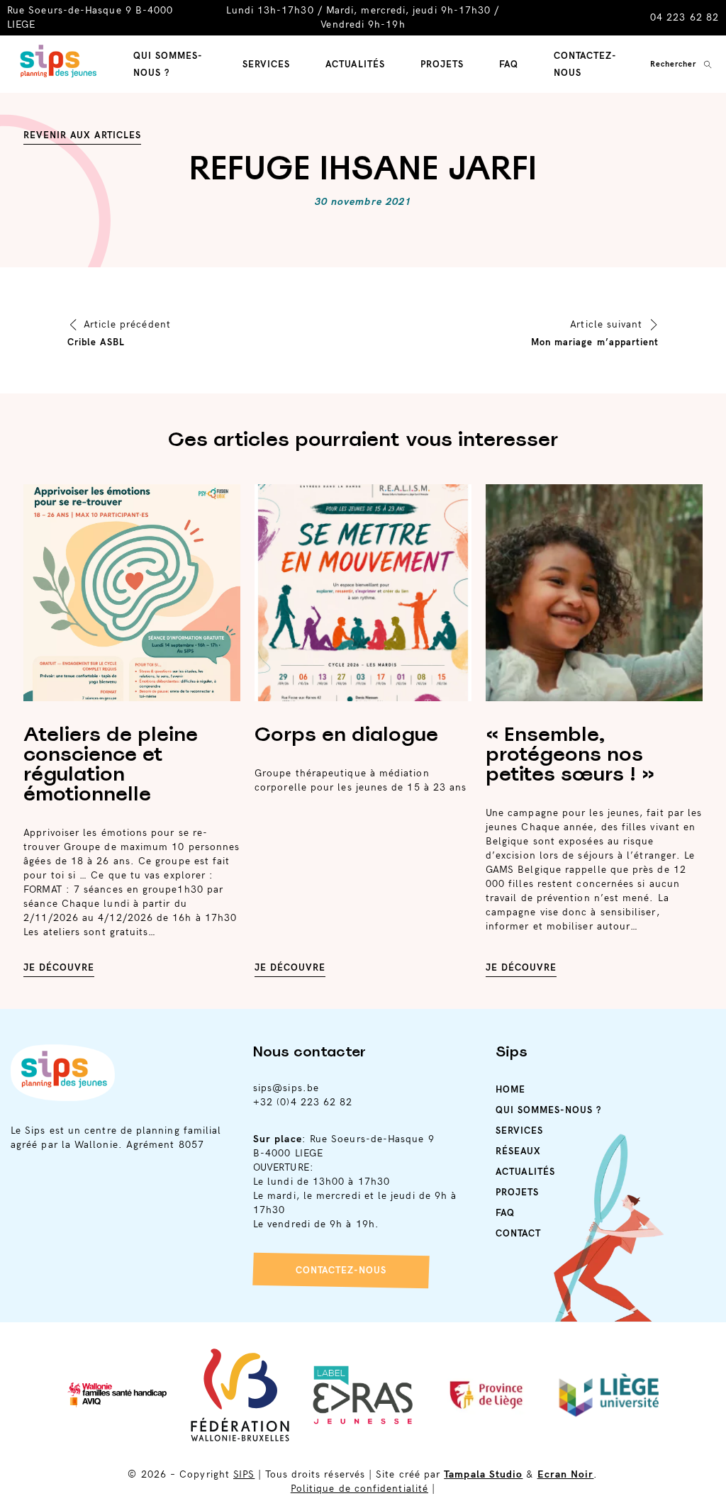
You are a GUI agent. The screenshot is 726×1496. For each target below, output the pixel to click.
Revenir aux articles (82, 135)
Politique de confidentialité (359, 1489)
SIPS (244, 1474)
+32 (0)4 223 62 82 (302, 1102)
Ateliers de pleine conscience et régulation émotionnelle (110, 763)
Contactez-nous (341, 1270)
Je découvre (58, 967)
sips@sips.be (286, 1088)
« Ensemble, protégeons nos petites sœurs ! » (570, 753)
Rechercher (673, 64)
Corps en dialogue (346, 734)
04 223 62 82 (684, 17)
